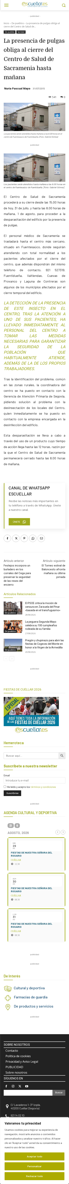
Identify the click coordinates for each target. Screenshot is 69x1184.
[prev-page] (6, 658)
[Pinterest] (24, 538)
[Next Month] (63, 832)
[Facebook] (7, 538)
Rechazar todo (34, 1176)
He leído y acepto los (31, 786)
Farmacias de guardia (30, 997)
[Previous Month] (57, 832)
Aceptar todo (34, 1156)
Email (7, 775)
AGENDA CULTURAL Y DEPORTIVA (30, 812)
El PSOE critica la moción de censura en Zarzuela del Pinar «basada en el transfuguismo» (42, 607)
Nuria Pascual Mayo (17, 88)
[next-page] (12, 658)
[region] (34, 1150)
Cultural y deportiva (29, 988)
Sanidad (20, 32)
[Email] (41, 538)
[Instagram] (12, 1086)
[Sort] (17, 825)
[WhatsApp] (32, 538)
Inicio (6, 23)
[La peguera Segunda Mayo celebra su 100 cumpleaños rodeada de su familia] (13, 626)
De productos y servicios (33, 1006)
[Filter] (11, 825)
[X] (16, 538)
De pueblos (18, 23)
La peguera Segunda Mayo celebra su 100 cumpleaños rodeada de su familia (41, 625)
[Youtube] (26, 1086)
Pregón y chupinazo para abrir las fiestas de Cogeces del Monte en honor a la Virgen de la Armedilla (44, 644)
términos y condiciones (43, 786)
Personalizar (34, 1166)
